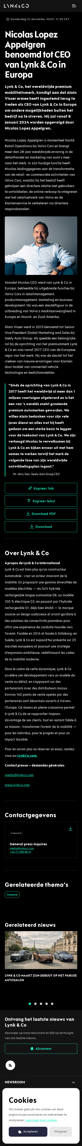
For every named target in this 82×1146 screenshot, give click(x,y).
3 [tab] (41, 1004)
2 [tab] (35, 1004)
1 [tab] (30, 1004)
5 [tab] (52, 1004)
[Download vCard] (70, 829)
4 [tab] (46, 1004)
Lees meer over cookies (41, 1120)
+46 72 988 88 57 (20, 852)
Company (12, 894)
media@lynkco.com (22, 848)
